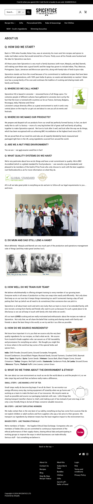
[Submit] (28, 12)
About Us (43, 462)
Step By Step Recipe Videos (45, 477)
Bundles (60, 472)
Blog (41, 473)
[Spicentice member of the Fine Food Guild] (42, 180)
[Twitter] (80, 454)
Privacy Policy (80, 475)
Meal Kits (61, 462)
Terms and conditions (78, 470)
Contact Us (44, 466)
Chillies (60, 475)
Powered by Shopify (12, 496)
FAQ (76, 466)
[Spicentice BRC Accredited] (20, 180)
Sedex (22, 426)
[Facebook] (84, 454)
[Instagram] (87, 454)
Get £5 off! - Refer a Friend (62, 483)
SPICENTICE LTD (24, 493)
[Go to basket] (85, 12)
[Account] (80, 12)
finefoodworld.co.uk (17, 170)
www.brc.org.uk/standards (67, 164)
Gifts (59, 479)
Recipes (43, 469)
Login (76, 462)
